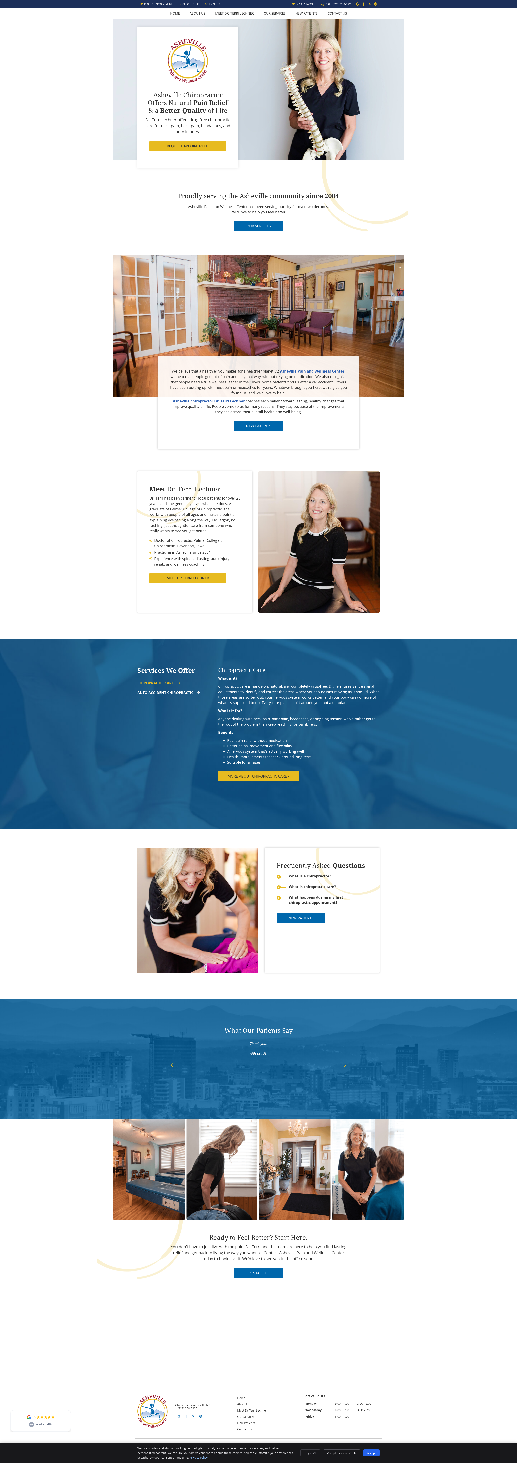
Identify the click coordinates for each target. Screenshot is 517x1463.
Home (175, 13)
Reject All (310, 1453)
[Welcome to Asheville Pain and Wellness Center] (188, 81)
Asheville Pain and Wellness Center (312, 371)
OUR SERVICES (258, 226)
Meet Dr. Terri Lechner (234, 13)
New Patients (306, 13)
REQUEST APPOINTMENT (188, 146)
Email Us (214, 4)
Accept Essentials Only (341, 1453)
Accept (371, 1453)
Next (345, 1065)
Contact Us (337, 13)
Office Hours (190, 4)
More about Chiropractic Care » (259, 776)
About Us (197, 13)
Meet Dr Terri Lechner (188, 578)
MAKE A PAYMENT (306, 4)
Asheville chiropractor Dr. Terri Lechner (209, 401)
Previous (172, 1065)
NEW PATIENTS (258, 425)
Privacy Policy (199, 1457)
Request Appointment (158, 4)
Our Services (275, 13)
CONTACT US (258, 1273)
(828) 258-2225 (342, 4)
